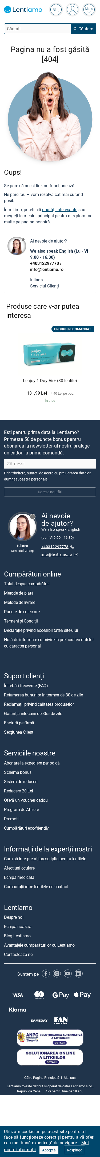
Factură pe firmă (19, 723)
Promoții (11, 818)
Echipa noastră (17, 926)
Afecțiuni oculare (19, 868)
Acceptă (49, 1149)
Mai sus (70, 1077)
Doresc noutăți (50, 491)
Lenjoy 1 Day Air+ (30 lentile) (50, 380)
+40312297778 (44, 263)
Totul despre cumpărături (27, 584)
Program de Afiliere (21, 809)
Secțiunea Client (18, 732)
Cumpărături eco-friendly (26, 828)
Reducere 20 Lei (18, 790)
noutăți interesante (59, 209)
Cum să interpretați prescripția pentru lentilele (45, 859)
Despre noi (13, 917)
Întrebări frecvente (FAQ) (26, 685)
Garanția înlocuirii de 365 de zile (33, 713)
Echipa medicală (19, 877)
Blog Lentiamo (17, 936)
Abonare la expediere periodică (32, 763)
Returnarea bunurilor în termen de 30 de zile (43, 695)
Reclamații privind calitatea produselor (39, 704)
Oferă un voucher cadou (26, 800)
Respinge (74, 1149)
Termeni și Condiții (21, 621)
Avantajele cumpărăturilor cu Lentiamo (39, 945)
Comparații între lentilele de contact (36, 886)
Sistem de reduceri (21, 781)
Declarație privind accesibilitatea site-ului (41, 630)
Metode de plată (18, 593)
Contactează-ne (18, 954)
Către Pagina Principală (41, 1077)
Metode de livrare (19, 602)
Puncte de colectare (21, 612)
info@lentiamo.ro (46, 269)
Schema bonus (17, 772)
